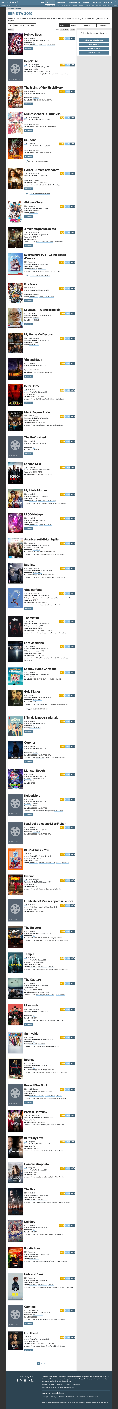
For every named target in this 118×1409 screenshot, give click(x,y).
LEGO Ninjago (33, 514)
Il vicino (29, 876)
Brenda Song (49, 1234)
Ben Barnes (64, 704)
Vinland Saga (33, 359)
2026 (16, 25)
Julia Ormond (54, 704)
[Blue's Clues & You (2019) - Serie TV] (15, 859)
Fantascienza (50, 1096)
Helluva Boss (33, 34)
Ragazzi (58, 679)
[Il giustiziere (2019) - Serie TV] (15, 805)
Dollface (29, 1221)
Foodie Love (32, 1248)
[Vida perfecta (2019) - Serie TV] (15, 598)
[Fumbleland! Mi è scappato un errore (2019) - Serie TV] (15, 910)
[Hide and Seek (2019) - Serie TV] (15, 1287)
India (34, 394)
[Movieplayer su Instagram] (25, 1380)
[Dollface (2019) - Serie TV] (15, 1231)
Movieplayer (11, 8)
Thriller (48, 71)
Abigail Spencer (40, 1072)
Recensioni (55, 6)
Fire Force (30, 284)
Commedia (42, 45)
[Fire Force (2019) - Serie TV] (15, 293)
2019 (62, 25)
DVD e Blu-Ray (112, 6)
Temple (29, 954)
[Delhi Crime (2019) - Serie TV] (15, 395)
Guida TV (108, 2)
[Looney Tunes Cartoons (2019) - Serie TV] (15, 676)
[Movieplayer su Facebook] (17, 1380)
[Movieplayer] (25, 1377)
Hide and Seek (34, 1274)
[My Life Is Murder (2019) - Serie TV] (15, 498)
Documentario (34, 320)
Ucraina (36, 1282)
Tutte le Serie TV (94, 53)
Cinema (86, 2)
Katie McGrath (49, 554)
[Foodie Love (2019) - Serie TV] (15, 1257)
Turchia (36, 180)
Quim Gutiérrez (40, 889)
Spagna (35, 237)
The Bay (29, 1189)
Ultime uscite (90, 6)
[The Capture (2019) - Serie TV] (15, 988)
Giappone (36, 98)
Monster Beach (34, 770)
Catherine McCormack (61, 969)
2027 (10, 25)
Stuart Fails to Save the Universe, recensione (20, 6)
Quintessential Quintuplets (42, 114)
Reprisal (29, 1059)
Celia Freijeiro (49, 605)
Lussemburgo (38, 1315)
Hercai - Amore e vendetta (41, 170)
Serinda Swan (40, 757)
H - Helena (31, 1333)
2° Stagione (28, 651)
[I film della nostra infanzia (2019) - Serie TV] (15, 726)
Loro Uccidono (34, 643)
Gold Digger (32, 691)
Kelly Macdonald (41, 633)
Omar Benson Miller (62, 940)
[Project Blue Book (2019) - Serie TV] (15, 1095)
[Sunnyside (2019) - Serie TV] (15, 1043)
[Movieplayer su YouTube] (29, 1380)
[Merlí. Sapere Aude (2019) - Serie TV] (15, 421)
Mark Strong (39, 969)
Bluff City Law (33, 1138)
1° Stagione (27, 547)
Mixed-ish (31, 1005)
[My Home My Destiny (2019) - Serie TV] (15, 343)
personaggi (74, 2)
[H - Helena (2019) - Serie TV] (15, 1340)
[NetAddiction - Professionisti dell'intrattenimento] (58, 1393)
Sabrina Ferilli (49, 1177)
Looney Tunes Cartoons (40, 669)
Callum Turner (49, 995)
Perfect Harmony (35, 1112)
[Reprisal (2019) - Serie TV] (15, 1068)
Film (42, 2)
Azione (41, 100)
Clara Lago (49, 889)
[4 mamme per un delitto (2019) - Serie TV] (15, 237)
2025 (22, 25)
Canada (35, 69)
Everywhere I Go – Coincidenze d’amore (45, 256)
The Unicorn (32, 927)
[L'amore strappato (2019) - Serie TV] (15, 1172)
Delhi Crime (32, 386)
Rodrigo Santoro (51, 1072)
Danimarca (37, 653)
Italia (35, 909)
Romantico (43, 182)
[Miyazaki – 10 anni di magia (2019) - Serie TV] (15, 318)
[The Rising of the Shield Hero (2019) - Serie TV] (15, 97)
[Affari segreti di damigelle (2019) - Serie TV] (15, 548)
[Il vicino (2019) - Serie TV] (15, 884)
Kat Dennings (40, 1234)
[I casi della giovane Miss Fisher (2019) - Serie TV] (15, 833)
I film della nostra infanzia (41, 717)
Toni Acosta (49, 242)
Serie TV (50, 2)
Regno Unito (37, 472)
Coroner (29, 742)
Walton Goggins (41, 940)
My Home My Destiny (38, 334)
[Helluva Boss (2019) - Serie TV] (15, 44)
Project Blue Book (36, 1085)
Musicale (65, 863)
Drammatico (34, 71)
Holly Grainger (40, 995)
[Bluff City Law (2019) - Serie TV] (15, 1147)
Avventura (48, 100)
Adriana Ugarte (40, 1346)
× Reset (10, 29)
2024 (27, 25)
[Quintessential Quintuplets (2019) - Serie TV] (15, 123)
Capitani (30, 1306)
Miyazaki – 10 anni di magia (42, 310)
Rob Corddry (50, 940)
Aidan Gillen (39, 1098)
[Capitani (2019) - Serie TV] (15, 1316)
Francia (35, 806)
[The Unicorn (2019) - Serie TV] (15, 937)
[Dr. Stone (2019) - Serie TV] (15, 148)
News (48, 6)
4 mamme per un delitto (40, 229)
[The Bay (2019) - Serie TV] (15, 1202)
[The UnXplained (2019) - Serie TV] (15, 447)
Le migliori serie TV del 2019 (39, 709)
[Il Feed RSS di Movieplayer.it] (32, 1380)
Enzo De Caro (40, 1177)
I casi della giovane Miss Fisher (45, 823)
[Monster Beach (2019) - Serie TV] (15, 779)
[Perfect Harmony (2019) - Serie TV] (15, 1121)
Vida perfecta (33, 589)
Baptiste (29, 564)
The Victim (31, 618)
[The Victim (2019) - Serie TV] (15, 626)
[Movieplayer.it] (10, 2)
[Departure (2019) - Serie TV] (15, 70)
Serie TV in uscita (94, 48)
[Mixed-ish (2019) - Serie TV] (15, 1014)
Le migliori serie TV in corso (39, 161)
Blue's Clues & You (36, 850)
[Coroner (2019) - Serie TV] (15, 750)
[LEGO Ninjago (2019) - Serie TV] (15, 523)
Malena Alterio (40, 242)
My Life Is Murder (35, 490)
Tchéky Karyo (40, 577)
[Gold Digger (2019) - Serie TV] (15, 698)
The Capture (32, 979)
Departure (31, 61)
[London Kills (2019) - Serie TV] (15, 473)
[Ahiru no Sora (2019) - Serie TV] (15, 212)
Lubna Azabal (58, 811)
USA (34, 42)
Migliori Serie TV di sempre (94, 40)
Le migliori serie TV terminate (40, 194)
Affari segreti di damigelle (41, 539)
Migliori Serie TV (66, 6)
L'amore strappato (36, 1164)
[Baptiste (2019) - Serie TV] (15, 573)
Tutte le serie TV (78, 6)
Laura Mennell (61, 1098)
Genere (73, 25)
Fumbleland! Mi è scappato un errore (48, 901)
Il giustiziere (32, 795)
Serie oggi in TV (94, 44)
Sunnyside (31, 1033)
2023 (33, 25)
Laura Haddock (60, 995)
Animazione (33, 45)
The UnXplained (35, 437)
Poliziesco (51, 45)
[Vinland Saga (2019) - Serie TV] (15, 369)
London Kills (32, 464)
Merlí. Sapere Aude (37, 412)
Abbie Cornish (40, 554)
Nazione (87, 25)
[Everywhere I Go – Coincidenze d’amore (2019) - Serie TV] (15, 264)
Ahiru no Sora (33, 202)
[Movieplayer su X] (21, 1380)
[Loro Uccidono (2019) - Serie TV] (15, 651)
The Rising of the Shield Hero (43, 87)
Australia (36, 498)
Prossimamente (101, 6)
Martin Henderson (41, 503)
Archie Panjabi (40, 74)
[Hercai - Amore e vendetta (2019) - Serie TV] (15, 178)
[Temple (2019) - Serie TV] (15, 962)
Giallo (41, 71)
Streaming (96, 2)
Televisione (61, 2)
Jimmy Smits (40, 1151)
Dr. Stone (30, 140)
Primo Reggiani (59, 1177)
